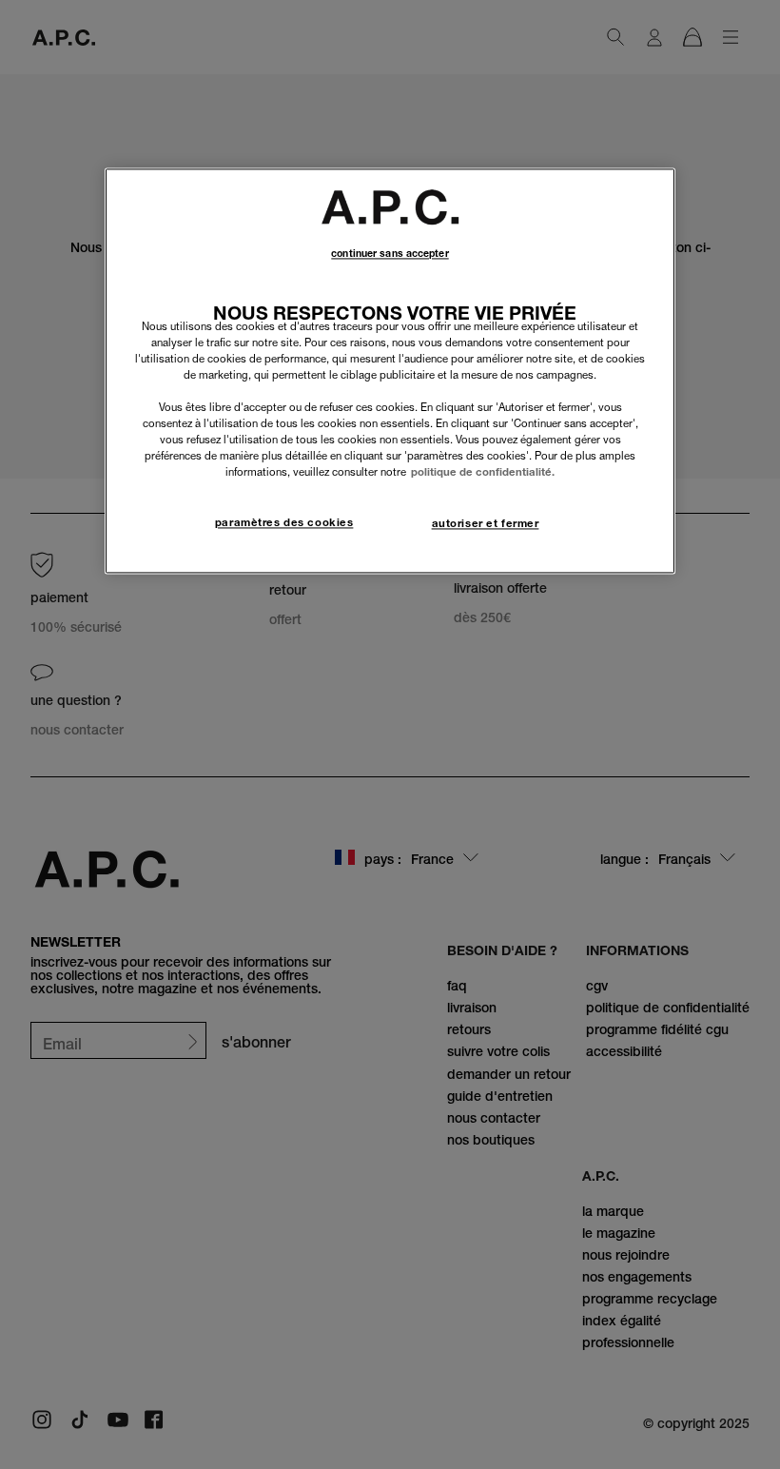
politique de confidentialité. (483, 472)
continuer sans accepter (389, 253)
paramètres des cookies (284, 523)
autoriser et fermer (485, 524)
